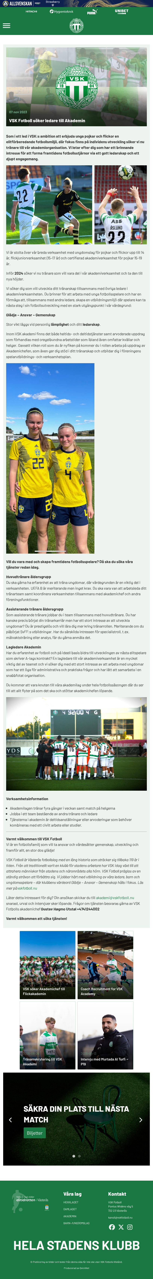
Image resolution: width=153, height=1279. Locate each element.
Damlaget (70, 1209)
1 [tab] (74, 1156)
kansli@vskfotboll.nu (120, 1217)
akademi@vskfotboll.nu (115, 897)
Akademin (69, 1216)
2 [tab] (79, 1156)
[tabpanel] (76, 1119)
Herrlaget (70, 1202)
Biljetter (35, 1132)
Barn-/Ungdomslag (76, 1223)
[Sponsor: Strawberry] (53, 5)
